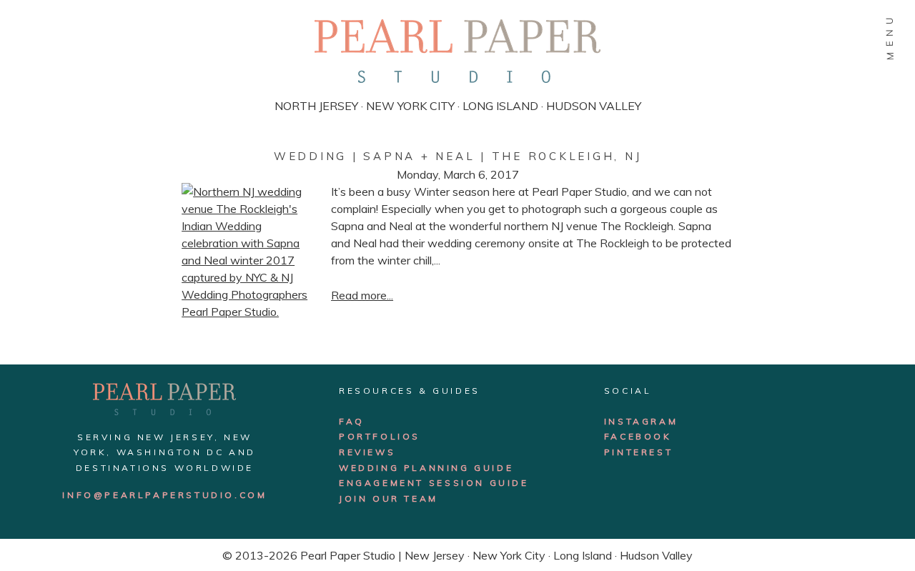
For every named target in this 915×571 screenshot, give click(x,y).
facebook (638, 436)
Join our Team (388, 498)
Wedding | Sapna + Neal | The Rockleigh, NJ (458, 156)
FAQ (352, 421)
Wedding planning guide (426, 467)
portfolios (379, 436)
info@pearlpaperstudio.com (164, 495)
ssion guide (487, 482)
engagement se (392, 482)
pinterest (638, 452)
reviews (367, 452)
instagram (641, 421)
